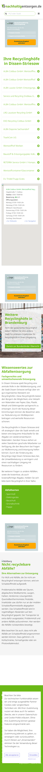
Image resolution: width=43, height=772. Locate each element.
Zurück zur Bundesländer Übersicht (22, 346)
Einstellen (34, 755)
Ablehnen (32, 759)
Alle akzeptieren (12, 755)
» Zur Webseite (11, 221)
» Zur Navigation (30, 221)
